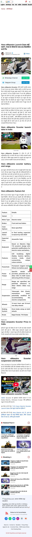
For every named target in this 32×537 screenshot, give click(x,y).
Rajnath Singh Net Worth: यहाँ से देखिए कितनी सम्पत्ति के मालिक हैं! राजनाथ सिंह (19, 485)
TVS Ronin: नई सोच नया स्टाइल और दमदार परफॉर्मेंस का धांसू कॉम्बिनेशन (8, 436)
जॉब (16, 4)
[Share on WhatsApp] (31, 266)
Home (3, 9)
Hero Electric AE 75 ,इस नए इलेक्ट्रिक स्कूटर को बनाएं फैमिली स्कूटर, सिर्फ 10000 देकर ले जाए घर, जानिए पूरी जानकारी (16, 415)
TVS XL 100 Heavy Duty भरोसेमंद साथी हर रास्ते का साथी (23, 451)
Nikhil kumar (8, 53)
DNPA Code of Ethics (24, 527)
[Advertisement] (16, 27)
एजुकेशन (3, 4)
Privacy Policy (25, 524)
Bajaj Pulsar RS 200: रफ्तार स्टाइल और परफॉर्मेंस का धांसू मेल (8, 451)
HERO (3, 398)
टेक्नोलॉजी (24, 4)
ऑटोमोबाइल (8, 4)
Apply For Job (6, 527)
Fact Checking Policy (16, 529)
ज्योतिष (19, 4)
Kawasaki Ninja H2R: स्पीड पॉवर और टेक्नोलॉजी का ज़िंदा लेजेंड (18, 492)
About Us (6, 524)
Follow (28, 53)
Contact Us (12, 524)
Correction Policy (14, 527)
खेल (13, 4)
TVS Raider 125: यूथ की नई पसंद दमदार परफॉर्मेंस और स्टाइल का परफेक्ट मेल (23, 436)
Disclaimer (18, 524)
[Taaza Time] (2, 2)
